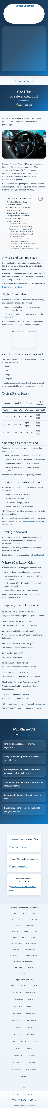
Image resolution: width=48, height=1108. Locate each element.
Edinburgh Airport (28, 521)
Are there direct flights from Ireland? (21, 231)
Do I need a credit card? (17, 236)
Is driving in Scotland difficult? (19, 239)
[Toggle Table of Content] (39, 199)
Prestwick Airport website (12, 287)
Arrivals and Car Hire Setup (17, 202)
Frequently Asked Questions (17, 224)
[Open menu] (24, 1087)
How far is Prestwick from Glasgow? (21, 234)
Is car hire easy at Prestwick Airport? (21, 226)
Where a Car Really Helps (16, 221)
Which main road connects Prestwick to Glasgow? (25, 249)
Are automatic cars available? (19, 241)
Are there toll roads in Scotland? (19, 246)
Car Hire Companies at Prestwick (19, 207)
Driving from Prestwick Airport (18, 216)
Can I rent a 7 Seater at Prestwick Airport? (23, 244)
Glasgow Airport (10, 317)
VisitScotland (38, 555)
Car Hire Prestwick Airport (24, 94)
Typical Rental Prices (14, 210)
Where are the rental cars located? (20, 229)
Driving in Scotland (14, 218)
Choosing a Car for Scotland (17, 213)
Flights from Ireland (14, 205)
